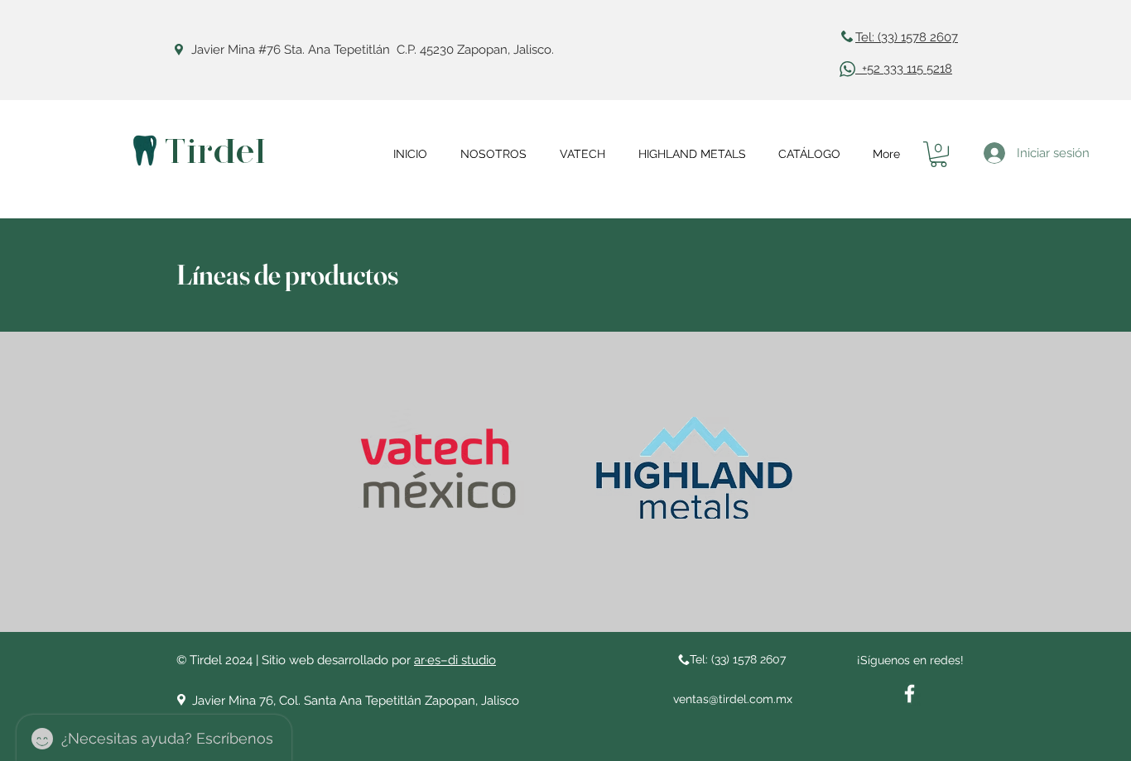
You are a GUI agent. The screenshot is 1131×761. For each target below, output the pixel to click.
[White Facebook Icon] (910, 694)
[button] (938, 154)
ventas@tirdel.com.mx (732, 699)
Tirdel (215, 152)
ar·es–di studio (455, 660)
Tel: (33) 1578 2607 (906, 37)
